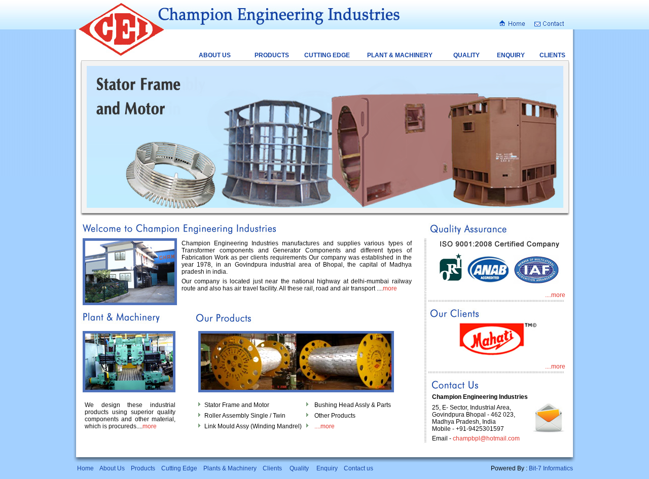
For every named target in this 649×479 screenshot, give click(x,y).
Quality (299, 468)
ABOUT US (215, 55)
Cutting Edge (179, 468)
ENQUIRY (511, 55)
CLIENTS (552, 55)
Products (143, 468)
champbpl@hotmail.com (486, 438)
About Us (112, 468)
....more (324, 426)
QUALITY (466, 55)
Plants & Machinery (230, 468)
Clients (272, 468)
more (390, 288)
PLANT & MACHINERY (399, 55)
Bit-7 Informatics (551, 468)
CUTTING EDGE (327, 55)
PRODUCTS (272, 55)
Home (85, 468)
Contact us (358, 468)
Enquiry (327, 468)
